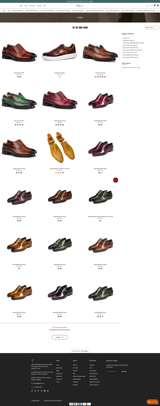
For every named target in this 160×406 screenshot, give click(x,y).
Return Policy (93, 376)
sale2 (4, 10)
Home (57, 365)
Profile (57, 382)
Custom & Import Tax (94, 385)
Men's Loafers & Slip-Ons (78, 10)
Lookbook (75, 370)
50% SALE (39, 6)
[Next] (158, 10)
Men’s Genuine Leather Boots (47, 10)
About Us (75, 365)
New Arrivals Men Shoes (17, 10)
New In (21, 6)
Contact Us (92, 365)
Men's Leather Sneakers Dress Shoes (95, 10)
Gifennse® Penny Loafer (59, 264)
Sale (9, 10)
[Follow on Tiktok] (48, 391)
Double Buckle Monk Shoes (100, 121)
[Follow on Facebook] (32, 391)
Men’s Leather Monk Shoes (32, 10)
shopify (60, 400)
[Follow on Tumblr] (41, 391)
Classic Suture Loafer (100, 73)
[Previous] (1, 10)
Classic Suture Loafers (19, 121)
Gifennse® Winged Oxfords (100, 168)
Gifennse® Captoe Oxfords (59, 216)
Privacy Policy (93, 370)
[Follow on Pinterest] (38, 391)
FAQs (91, 368)
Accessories (32, 6)
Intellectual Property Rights (79, 376)
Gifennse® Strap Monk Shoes (60, 312)
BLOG (44, 6)
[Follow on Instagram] (35, 391)
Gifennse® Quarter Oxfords (100, 264)
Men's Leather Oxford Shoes (112, 10)
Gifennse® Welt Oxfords (100, 312)
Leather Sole (59, 373)
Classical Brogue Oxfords (60, 121)
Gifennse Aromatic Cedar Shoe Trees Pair (59, 168)
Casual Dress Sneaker (60, 73)
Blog (74, 373)
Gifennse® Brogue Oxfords (19, 216)
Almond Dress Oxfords (19, 73)
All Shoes (126, 38)
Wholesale (75, 385)
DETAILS (91, 1)
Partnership (75, 382)
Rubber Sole (59, 376)
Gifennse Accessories (129, 40)
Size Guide (75, 368)
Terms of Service (93, 373)
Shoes (25, 6)
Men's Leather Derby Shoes (128, 10)
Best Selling (59, 368)
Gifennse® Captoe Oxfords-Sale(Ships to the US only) (100, 216)
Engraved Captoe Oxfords (19, 168)
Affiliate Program (76, 379)
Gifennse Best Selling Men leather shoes (146, 10)
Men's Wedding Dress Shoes (63, 10)
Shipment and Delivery (95, 382)
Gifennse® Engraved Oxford (19, 264)
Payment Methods (94, 379)
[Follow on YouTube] (44, 391)
